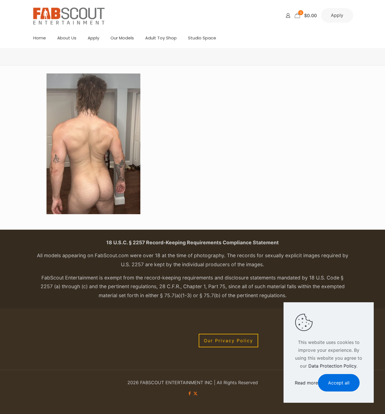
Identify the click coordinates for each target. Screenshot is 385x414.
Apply (337, 15)
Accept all (338, 383)
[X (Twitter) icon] (195, 393)
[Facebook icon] (189, 393)
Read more (306, 383)
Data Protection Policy (332, 366)
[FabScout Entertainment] (69, 15)
